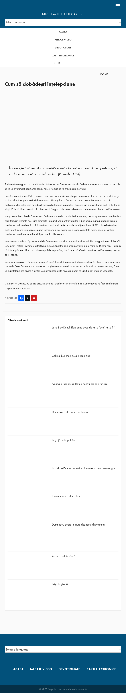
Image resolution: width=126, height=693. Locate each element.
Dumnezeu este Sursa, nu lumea (70, 412)
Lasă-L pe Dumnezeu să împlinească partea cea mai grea (84, 468)
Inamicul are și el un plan (66, 496)
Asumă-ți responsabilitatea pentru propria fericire (80, 384)
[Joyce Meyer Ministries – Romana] (20, 5)
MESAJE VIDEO (63, 39)
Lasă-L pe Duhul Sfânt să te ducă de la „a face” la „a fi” (83, 327)
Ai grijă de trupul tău (63, 440)
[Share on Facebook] (21, 298)
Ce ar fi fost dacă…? (63, 556)
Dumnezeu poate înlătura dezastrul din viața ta (78, 524)
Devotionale (63, 47)
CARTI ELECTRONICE (63, 55)
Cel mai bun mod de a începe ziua (71, 356)
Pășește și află (60, 584)
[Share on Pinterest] (34, 298)
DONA (56, 63)
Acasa (63, 31)
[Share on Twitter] (27, 298)
